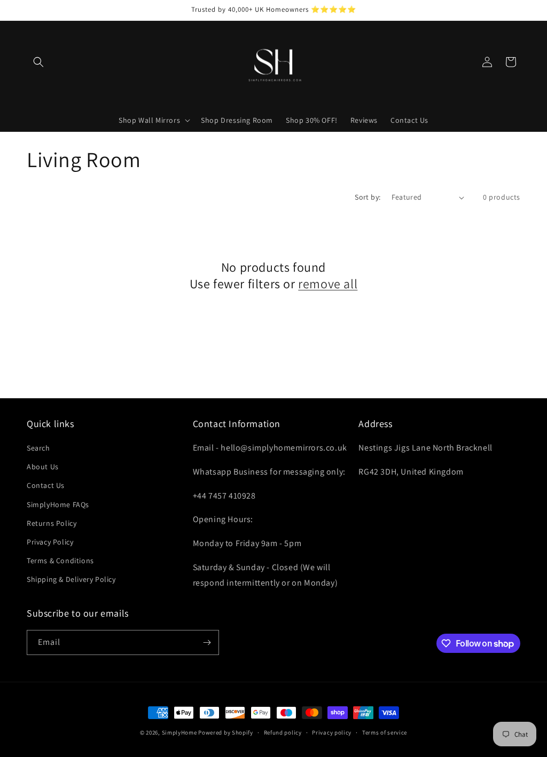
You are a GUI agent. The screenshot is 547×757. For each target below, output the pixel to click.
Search (38, 448)
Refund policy (283, 732)
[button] (38, 62)
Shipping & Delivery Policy (71, 579)
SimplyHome (180, 732)
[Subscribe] (206, 642)
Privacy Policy (50, 542)
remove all (327, 283)
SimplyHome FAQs (58, 504)
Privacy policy (331, 732)
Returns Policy (51, 523)
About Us (43, 466)
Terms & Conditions (60, 560)
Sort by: (367, 197)
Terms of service (384, 732)
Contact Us (46, 485)
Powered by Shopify (225, 732)
